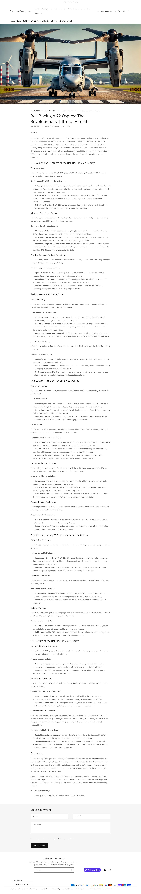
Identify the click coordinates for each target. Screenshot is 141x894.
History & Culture (49, 111)
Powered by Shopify (31, 889)
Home (12, 21)
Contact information (95, 889)
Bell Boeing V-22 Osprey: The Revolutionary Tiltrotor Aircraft (48, 21)
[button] (45, 9)
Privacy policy (56, 889)
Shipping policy (80, 889)
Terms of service (68, 889)
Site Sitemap (108, 889)
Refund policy (44, 889)
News (19, 21)
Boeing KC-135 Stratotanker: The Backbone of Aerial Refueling (59, 796)
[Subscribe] (71, 870)
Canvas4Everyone (19, 889)
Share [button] (35, 133)
